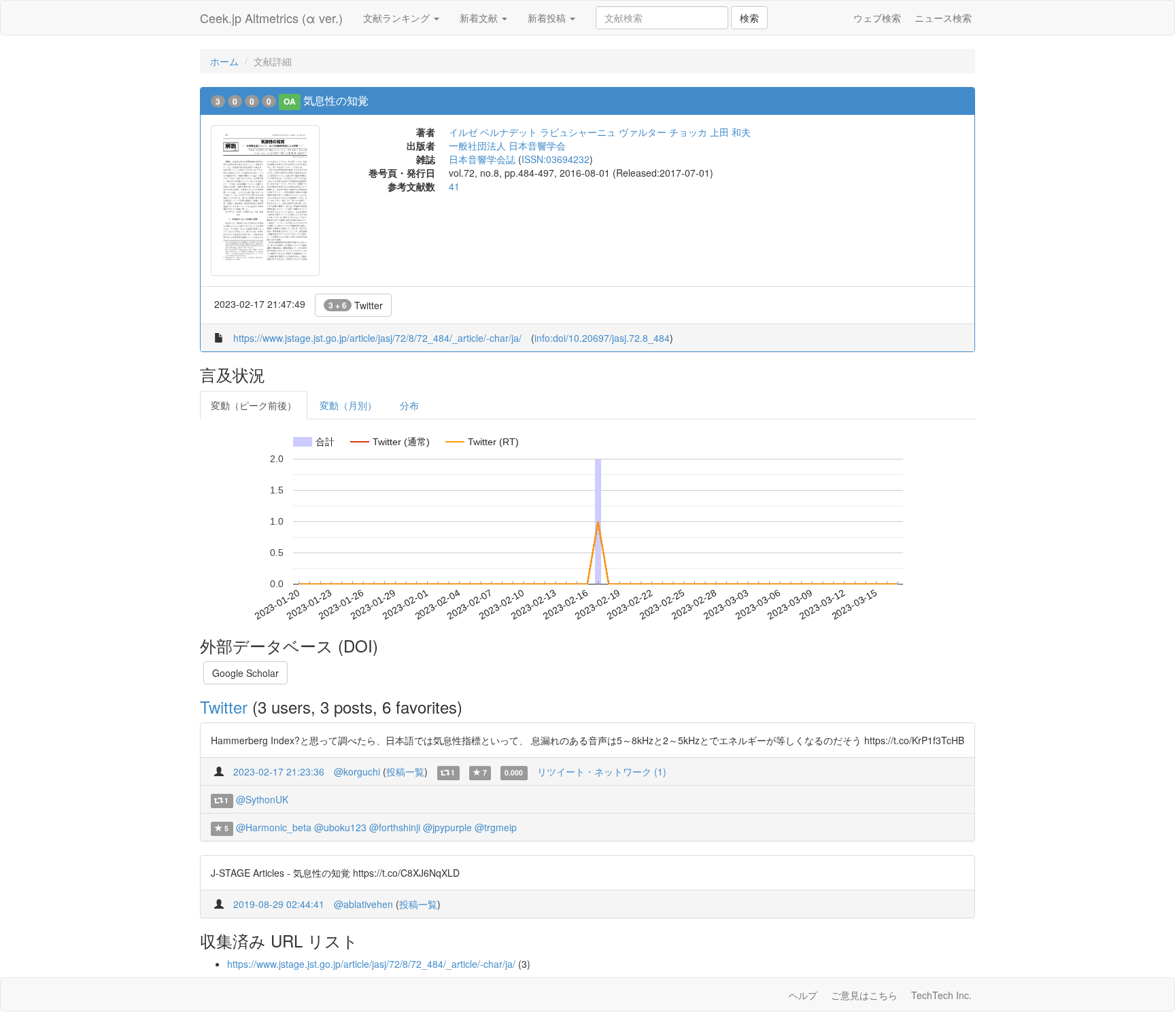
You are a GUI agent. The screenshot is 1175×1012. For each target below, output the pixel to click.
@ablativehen (363, 904)
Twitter (355, 305)
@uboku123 (340, 827)
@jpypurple (447, 827)
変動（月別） (348, 405)
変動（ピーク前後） (253, 405)
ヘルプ (803, 995)
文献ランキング (397, 17)
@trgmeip (496, 827)
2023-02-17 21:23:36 (278, 771)
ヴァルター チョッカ (663, 132)
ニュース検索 (943, 17)
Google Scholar (245, 673)
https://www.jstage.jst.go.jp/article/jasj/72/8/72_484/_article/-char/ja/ (377, 338)
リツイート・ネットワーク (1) (601, 771)
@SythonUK (262, 799)
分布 (409, 405)
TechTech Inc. (941, 995)
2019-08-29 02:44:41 (278, 904)
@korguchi (357, 771)
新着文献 (480, 17)
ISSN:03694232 (556, 159)
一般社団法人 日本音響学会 (507, 145)
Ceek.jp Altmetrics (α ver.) (271, 18)
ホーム (224, 61)
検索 (749, 17)
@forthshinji (394, 827)
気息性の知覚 (336, 100)
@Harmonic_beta (273, 827)
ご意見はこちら (864, 995)
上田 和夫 (730, 132)
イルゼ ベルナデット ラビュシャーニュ (532, 132)
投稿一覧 (405, 771)
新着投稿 (548, 17)
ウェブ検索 (877, 17)
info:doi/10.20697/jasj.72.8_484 (602, 338)
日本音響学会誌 (482, 159)
